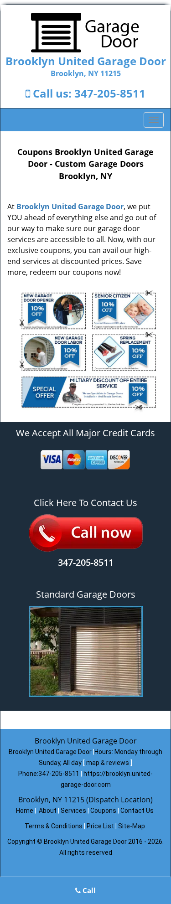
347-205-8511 (109, 93)
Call (88, 890)
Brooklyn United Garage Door (70, 206)
